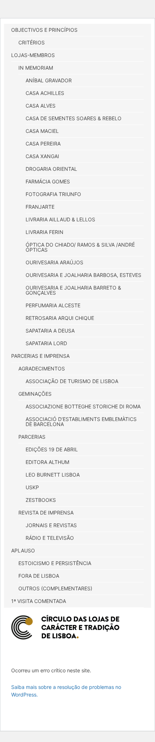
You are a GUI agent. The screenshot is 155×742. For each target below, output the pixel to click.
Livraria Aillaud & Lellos (60, 219)
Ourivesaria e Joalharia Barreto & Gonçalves (73, 290)
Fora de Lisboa (38, 576)
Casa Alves (41, 106)
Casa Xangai (42, 156)
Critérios (31, 42)
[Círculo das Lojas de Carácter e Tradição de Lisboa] (65, 627)
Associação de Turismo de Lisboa (72, 381)
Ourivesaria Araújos (54, 262)
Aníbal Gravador (49, 80)
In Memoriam (35, 68)
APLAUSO (23, 550)
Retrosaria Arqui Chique (60, 318)
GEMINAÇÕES (35, 394)
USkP (32, 487)
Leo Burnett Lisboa (53, 475)
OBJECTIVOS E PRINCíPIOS (44, 30)
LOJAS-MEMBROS (33, 55)
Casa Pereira (43, 143)
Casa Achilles (45, 93)
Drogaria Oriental (51, 169)
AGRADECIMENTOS (41, 368)
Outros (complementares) (55, 588)
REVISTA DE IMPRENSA (46, 512)
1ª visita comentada (38, 601)
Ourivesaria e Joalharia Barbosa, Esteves (83, 275)
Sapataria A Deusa (50, 330)
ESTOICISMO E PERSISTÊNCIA (54, 563)
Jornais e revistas (51, 525)
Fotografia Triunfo (53, 194)
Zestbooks (41, 500)
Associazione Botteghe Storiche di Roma (83, 406)
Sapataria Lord (46, 343)
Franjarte (40, 207)
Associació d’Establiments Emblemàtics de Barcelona (81, 421)
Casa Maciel (42, 131)
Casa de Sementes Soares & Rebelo (73, 118)
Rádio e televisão (50, 538)
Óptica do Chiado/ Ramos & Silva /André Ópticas (80, 247)
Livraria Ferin (44, 232)
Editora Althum (47, 462)
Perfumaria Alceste (53, 305)
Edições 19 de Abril (52, 449)
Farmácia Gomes (48, 181)
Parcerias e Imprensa (40, 356)
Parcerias (31, 437)
